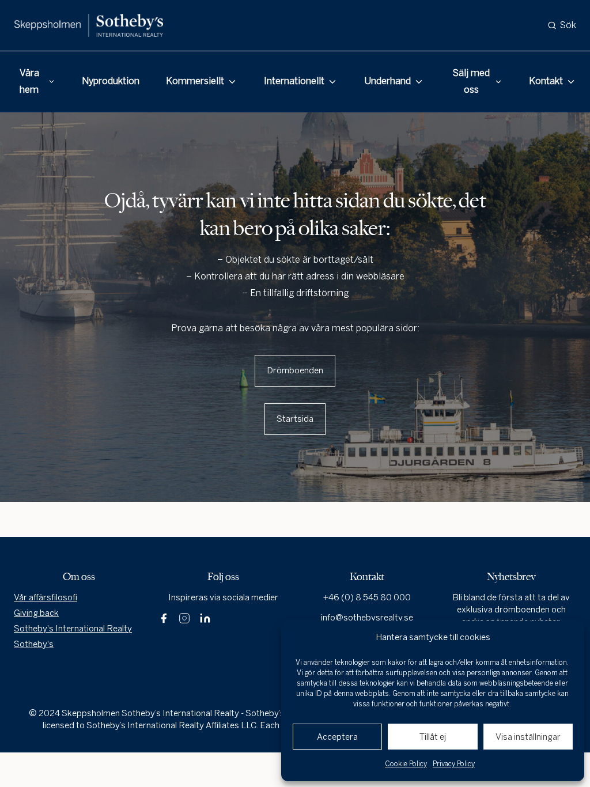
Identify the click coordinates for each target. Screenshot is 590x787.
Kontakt (546, 80)
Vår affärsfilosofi (45, 597)
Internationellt (294, 80)
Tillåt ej (432, 737)
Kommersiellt (195, 80)
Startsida (295, 419)
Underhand (387, 80)
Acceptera (337, 737)
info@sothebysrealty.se (367, 617)
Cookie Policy (406, 764)
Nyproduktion (110, 80)
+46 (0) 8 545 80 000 (367, 597)
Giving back (36, 613)
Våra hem (29, 81)
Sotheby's (34, 644)
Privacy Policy (454, 764)
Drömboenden (295, 370)
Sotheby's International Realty (73, 628)
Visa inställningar (528, 737)
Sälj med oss (471, 81)
